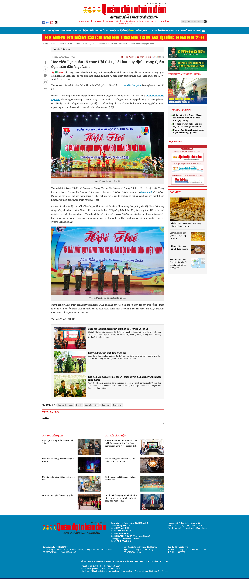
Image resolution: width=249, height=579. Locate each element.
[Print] (45, 81)
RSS (166, 561)
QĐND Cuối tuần (112, 21)
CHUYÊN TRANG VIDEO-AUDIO (184, 74)
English (149, 21)
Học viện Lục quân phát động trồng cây (107, 353)
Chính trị (50, 30)
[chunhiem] (187, 65)
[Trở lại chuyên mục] (45, 88)
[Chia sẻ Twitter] (45, 69)
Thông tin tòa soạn (114, 561)
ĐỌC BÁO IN (97, 21)
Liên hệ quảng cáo (154, 561)
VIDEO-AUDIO (84, 21)
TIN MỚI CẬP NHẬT (115, 435)
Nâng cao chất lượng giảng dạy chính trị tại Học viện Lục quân (118, 329)
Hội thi (79, 405)
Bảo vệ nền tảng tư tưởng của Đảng (100, 30)
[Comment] (45, 75)
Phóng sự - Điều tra (143, 30)
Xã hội (124, 30)
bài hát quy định (92, 405)
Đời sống (66, 49)
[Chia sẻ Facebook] (45, 62)
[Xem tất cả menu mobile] (203, 30)
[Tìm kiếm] (205, 21)
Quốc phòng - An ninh (63, 30)
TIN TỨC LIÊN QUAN (53, 435)
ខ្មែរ (168, 21)
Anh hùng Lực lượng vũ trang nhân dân (184, 30)
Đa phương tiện (79, 30)
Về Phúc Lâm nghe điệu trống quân (57, 495)
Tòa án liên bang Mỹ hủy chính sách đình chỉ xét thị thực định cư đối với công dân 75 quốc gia (121, 498)
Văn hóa (131, 30)
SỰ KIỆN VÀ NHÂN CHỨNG (132, 21)
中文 (157, 21)
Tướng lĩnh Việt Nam (160, 30)
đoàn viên (106, 405)
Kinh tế (118, 30)
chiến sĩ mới (146, 192)
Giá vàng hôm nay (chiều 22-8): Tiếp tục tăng (178, 235)
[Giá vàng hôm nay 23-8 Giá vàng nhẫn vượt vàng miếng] (187, 209)
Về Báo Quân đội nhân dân (92, 561)
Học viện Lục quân (132, 85)
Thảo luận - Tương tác (134, 561)
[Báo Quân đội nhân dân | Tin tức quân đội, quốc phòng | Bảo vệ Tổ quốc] (124, 11)
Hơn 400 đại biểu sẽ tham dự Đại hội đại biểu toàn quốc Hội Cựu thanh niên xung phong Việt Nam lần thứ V (121, 443)
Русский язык (125, 24)
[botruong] (187, 52)
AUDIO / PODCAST (181, 110)
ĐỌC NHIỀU (175, 192)
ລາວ (162, 21)
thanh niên (117, 405)
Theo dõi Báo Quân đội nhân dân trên (136, 57)
